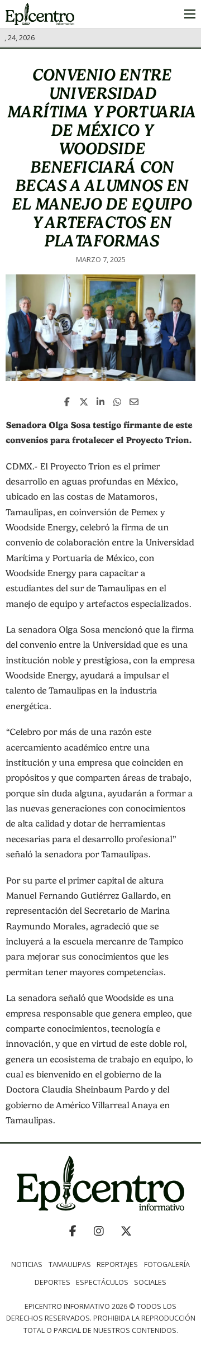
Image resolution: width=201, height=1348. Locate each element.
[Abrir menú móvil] (189, 14)
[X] (83, 401)
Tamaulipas (70, 1264)
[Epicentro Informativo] (40, 14)
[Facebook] (67, 401)
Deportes (52, 1282)
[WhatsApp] (117, 401)
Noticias (26, 1264)
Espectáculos (102, 1282)
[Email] (134, 401)
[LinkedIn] (100, 401)
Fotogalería (167, 1264)
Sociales (150, 1282)
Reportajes (117, 1264)
